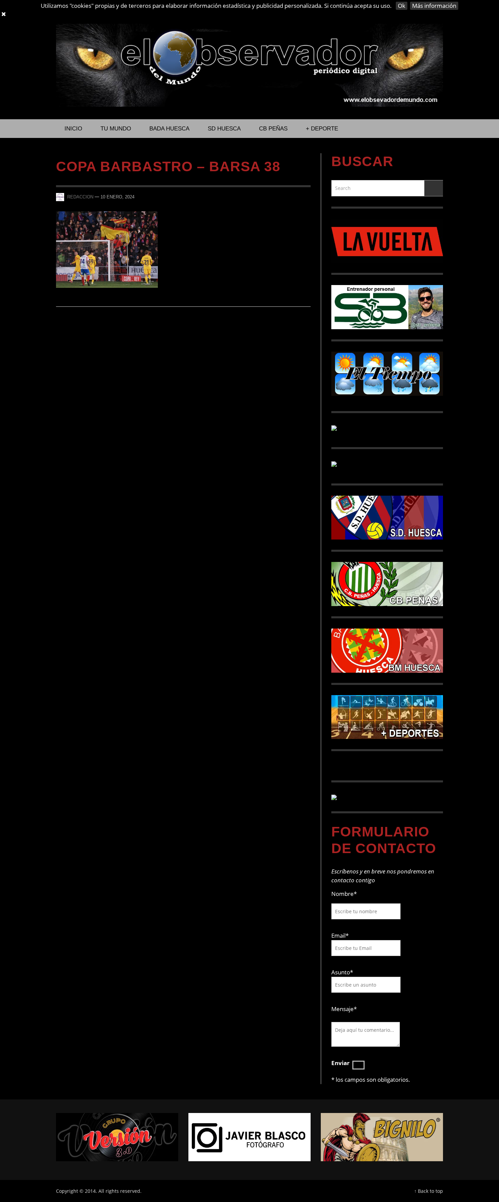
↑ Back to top (428, 1191)
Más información (434, 6)
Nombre (344, 894)
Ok (401, 6)
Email (338, 935)
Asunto (342, 972)
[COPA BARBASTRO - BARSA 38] (107, 249)
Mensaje (344, 1009)
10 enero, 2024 (117, 196)
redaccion (80, 196)
